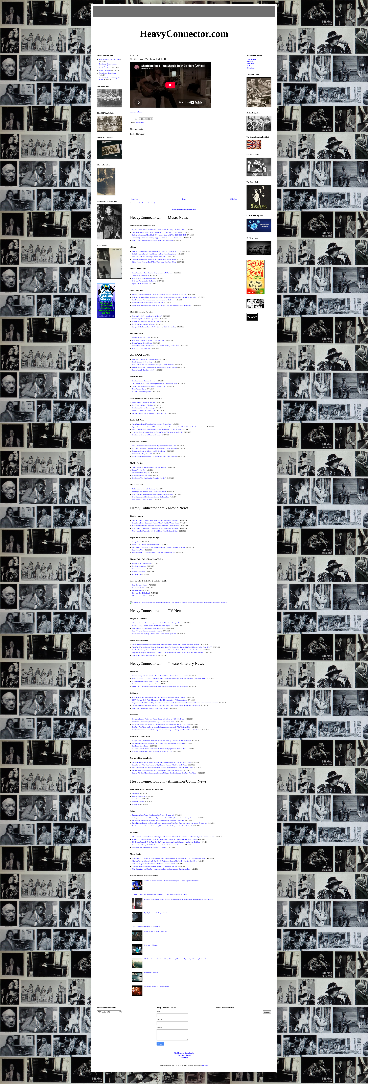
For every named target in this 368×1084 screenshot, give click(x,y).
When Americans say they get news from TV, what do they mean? (154, 633)
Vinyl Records (251, 59)
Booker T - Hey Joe (138, 470)
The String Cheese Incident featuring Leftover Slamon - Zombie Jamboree (108, 66)
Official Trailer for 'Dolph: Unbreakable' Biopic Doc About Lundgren (155, 520)
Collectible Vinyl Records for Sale (184, 209)
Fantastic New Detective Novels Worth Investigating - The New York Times (157, 770)
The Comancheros (138, 569)
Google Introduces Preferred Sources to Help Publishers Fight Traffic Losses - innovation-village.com (166, 705)
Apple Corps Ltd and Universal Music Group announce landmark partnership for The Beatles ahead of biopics (168, 427)
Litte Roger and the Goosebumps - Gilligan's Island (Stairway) (152, 494)
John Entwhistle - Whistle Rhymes (143, 278)
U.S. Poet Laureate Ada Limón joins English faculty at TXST (152, 751)
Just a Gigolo (136, 574)
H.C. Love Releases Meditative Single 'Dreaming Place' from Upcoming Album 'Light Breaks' (175, 959)
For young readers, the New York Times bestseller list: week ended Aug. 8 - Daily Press (161, 724)
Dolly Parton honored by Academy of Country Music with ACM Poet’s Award (158, 743)
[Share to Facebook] (148, 118)
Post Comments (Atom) (147, 203)
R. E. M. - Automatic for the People (144, 281)
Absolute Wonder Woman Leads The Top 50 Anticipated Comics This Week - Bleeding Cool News (164, 861)
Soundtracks (251, 61)
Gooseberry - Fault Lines (107, 73)
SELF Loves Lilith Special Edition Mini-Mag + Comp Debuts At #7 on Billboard (160, 894)
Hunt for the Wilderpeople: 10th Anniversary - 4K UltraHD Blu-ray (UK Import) (159, 547)
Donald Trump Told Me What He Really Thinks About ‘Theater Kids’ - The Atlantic (160, 676)
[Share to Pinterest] (151, 118)
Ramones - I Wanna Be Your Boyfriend (145, 359)
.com (184, 33)
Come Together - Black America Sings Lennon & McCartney (152, 273)
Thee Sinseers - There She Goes (109, 59)
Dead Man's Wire (137, 550)
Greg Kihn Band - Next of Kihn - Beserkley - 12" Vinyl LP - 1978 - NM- (156, 232)
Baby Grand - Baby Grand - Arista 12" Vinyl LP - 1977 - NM (152, 240)
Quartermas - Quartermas (140, 275)
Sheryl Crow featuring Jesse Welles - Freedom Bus (148, 386)
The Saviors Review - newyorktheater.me (145, 684)
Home (184, 199)
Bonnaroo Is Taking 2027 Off (142, 454)
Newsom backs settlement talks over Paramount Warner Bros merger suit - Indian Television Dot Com (166, 644)
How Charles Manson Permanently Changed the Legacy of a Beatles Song (156, 429)
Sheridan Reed (140, 122)
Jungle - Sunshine (105, 70)
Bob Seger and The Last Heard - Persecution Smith (149, 491)
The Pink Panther (138, 801)
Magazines (250, 63)
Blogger (204, 1065)
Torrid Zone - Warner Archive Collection (145, 544)
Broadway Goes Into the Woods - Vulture (145, 681)
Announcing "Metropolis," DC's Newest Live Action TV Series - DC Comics (157, 845)
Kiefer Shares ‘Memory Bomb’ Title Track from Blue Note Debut (154, 262)
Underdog (135, 793)
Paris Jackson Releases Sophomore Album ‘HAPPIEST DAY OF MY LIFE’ (157, 251)
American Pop (137, 590)
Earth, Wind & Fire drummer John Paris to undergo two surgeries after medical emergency (162, 305)
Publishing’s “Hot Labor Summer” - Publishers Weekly (150, 708)
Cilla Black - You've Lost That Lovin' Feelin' (147, 316)
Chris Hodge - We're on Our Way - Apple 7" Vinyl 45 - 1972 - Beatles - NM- (157, 238)
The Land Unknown (139, 566)
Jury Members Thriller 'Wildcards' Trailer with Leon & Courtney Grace (155, 525)
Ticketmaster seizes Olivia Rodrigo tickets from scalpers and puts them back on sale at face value (164, 297)
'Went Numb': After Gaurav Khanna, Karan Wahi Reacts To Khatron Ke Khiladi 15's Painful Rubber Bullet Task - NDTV (172, 647)
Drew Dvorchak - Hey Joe (141, 472)
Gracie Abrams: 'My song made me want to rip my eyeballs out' (153, 300)
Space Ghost (136, 799)
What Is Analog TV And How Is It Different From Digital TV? (152, 625)
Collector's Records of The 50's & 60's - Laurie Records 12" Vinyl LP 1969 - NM (159, 235)
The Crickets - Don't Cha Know (142, 499)
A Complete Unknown (151, 972)
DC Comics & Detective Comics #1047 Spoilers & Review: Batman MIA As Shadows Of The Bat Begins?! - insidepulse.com (173, 837)
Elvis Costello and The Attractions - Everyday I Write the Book (153, 364)
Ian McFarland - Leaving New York (156, 931)
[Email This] (140, 118)
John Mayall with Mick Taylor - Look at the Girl (148, 340)
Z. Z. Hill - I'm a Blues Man (141, 348)
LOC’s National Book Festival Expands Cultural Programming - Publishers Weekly (159, 700)
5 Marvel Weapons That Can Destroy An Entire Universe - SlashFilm (155, 866)
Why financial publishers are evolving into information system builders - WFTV (158, 697)
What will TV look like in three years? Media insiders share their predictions (157, 623)
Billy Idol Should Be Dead (141, 593)
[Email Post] (136, 118)
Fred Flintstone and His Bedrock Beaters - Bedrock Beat (150, 497)
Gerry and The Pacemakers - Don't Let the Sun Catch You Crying (154, 327)
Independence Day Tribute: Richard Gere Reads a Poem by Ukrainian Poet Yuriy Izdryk (161, 740)
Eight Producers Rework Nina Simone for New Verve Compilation (154, 254)
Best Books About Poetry (140, 746)
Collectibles (250, 68)
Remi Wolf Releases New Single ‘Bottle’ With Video (149, 257)
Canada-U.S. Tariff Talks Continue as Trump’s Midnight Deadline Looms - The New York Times (164, 773)
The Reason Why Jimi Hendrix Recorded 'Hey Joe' (149, 478)
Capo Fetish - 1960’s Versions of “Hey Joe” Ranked (149, 467)
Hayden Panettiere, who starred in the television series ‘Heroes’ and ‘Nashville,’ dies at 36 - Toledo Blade (167, 650)
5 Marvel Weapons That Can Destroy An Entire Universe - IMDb (153, 864)
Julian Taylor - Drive (139, 389)
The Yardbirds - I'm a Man (141, 337)
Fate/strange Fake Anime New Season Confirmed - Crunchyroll (153, 815)
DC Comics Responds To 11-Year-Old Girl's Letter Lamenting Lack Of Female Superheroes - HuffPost (166, 842)
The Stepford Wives (138, 571)
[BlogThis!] (143, 118)
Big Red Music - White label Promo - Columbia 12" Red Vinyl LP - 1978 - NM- (158, 230)
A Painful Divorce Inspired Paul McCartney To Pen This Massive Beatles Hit (157, 432)
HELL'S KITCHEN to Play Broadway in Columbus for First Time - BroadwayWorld (160, 686)
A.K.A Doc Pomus (138, 588)
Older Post (233, 199)
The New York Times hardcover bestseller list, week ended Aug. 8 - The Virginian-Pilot (161, 727)
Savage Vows (136, 542)
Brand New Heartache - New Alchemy (156, 986)
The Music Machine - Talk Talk (142, 405)
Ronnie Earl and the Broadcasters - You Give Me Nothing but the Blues (155, 346)
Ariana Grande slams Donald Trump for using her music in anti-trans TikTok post (159, 294)
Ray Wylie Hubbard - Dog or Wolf (155, 913)
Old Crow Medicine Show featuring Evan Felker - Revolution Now (154, 383)
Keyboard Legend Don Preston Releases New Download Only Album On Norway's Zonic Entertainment (178, 899)
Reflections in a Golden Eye (141, 563)
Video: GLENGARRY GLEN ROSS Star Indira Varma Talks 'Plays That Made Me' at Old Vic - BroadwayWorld (169, 678)
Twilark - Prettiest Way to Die (142, 391)
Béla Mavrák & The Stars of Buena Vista (146, 926)
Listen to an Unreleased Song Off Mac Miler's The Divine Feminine (154, 456)
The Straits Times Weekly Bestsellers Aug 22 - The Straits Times (153, 722)
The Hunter (136, 804)
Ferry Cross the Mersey (139, 585)
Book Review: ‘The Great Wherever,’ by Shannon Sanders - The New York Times (159, 765)
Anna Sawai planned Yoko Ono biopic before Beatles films (151, 424)
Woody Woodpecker (139, 796)
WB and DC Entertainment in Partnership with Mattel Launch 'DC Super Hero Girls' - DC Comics (164, 839)
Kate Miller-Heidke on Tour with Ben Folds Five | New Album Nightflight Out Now (171, 881)
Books (249, 66)
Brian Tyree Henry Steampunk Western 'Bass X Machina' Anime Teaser (155, 523)
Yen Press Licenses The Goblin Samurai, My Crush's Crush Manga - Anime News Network (162, 826)
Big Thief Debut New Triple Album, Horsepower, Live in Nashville (154, 448)
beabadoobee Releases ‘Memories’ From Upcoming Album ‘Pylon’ (154, 259)
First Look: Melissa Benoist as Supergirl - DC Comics (149, 847)
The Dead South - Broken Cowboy (143, 381)
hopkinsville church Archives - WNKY (145, 655)
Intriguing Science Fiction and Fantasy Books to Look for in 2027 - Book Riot (158, 719)
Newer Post (134, 199)
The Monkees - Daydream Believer (143, 402)
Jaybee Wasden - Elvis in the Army (143, 489)
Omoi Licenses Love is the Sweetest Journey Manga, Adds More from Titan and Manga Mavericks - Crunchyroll (169, 823)
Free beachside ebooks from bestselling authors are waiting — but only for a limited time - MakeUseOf (166, 730)
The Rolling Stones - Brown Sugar (143, 408)
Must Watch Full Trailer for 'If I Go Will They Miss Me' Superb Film (155, 531)
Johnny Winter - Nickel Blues (142, 343)
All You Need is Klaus (139, 596)
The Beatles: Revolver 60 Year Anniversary (146, 435)
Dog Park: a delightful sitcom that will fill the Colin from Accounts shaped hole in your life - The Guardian (167, 652)
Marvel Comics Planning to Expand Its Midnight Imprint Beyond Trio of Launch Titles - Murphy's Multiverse (168, 858)
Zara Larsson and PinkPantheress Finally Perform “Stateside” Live (154, 445)
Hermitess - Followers (151, 945)
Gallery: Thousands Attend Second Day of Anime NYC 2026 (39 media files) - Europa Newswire (164, 818)
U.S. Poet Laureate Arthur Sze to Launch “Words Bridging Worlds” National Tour (159, 749)
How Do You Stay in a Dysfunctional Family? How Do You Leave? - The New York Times (162, 767)
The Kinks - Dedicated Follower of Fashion (146, 321)
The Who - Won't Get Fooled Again (144, 410)
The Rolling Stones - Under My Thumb (145, 319)
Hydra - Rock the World (140, 283)
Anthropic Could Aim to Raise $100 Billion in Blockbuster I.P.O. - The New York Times (161, 762)
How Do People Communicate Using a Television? (149, 628)
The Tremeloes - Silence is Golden (143, 324)
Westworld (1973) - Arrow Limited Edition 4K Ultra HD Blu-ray (153, 552)
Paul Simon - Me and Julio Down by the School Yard (149, 413)
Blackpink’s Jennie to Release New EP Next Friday (149, 451)
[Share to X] (146, 118)
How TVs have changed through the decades (147, 631)
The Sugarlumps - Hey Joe (141, 475)
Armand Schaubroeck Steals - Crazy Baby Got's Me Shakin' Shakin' (154, 367)
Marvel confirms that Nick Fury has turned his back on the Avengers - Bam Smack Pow (161, 869)
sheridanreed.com (136, 112)
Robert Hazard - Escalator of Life (143, 370)
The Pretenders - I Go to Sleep (142, 362)
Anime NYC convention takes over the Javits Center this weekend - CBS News (158, 820)
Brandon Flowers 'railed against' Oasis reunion (147, 302)
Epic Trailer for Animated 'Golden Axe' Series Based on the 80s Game (155, 528)
